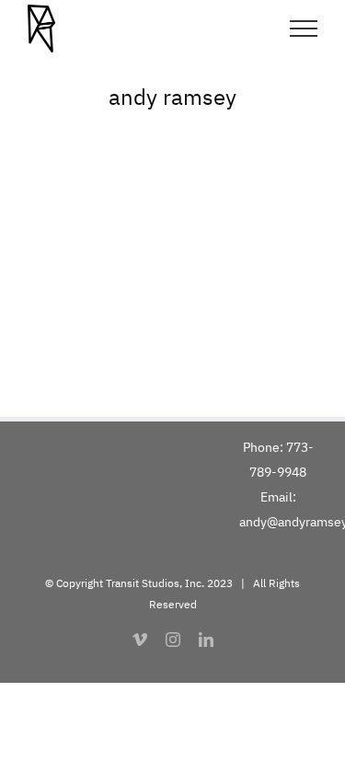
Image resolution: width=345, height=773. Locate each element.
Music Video (161, 301)
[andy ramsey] (172, 232)
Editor (97, 301)
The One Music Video (113, 275)
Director (47, 301)
